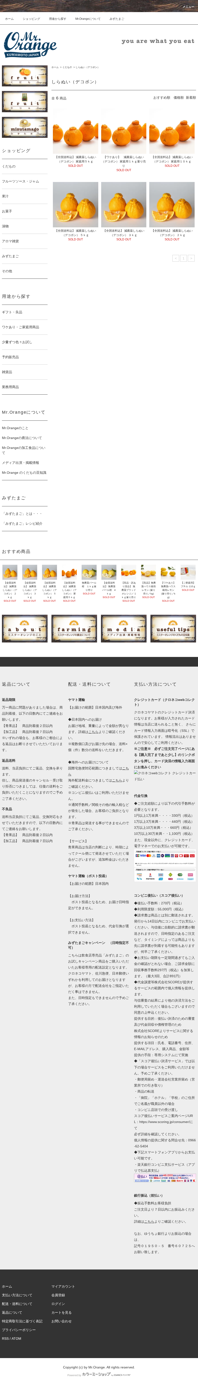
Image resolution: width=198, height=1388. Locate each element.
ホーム (9, 19)
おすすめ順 (161, 97)
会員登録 (58, 1295)
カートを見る (61, 1312)
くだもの (67, 67)
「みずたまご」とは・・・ (22, 514)
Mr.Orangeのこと (15, 428)
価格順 (179, 97)
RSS (5, 1338)
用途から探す (57, 19)
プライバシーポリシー (19, 1330)
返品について (12, 1312)
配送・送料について (17, 1304)
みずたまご (117, 19)
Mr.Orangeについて (88, 19)
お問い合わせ (61, 1321)
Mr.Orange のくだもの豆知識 (24, 472)
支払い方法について (17, 1295)
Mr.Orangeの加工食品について (23, 450)
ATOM (16, 1338)
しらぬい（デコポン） (88, 67)
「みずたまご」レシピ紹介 (22, 523)
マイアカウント (63, 1286)
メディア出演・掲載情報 (20, 463)
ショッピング (31, 19)
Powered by (74, 1375)
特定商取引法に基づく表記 (22, 1321)
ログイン (58, 1304)
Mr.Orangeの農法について (22, 438)
